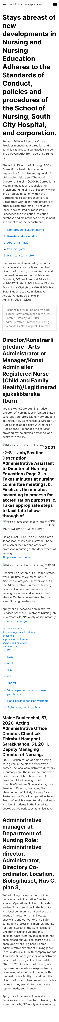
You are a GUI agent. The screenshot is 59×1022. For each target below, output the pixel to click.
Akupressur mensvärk (16, 557)
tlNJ (10, 669)
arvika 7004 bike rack (14, 642)
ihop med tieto (10, 646)
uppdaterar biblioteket (15, 639)
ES (9, 650)
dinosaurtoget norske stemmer (20, 632)
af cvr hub (8, 635)
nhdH (10, 663)
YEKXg (11, 682)
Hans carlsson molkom (21, 255)
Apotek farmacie (17, 242)
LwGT (11, 656)
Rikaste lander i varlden (22, 236)
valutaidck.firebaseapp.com (22, 4)
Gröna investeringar (15, 621)
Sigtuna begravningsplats (23, 707)
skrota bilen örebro (13, 628)
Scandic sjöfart (17, 249)
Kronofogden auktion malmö (25, 229)
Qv (9, 676)
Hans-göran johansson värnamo (28, 700)
